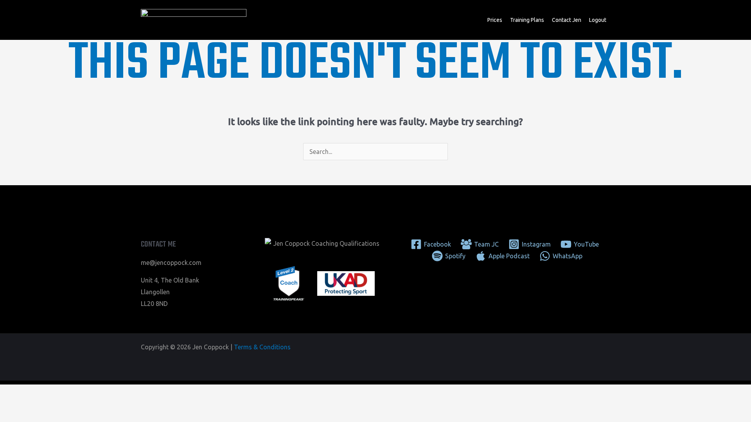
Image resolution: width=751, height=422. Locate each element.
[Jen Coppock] (193, 19)
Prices (494, 20)
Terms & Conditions (262, 346)
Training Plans (527, 20)
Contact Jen (566, 20)
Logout (597, 20)
